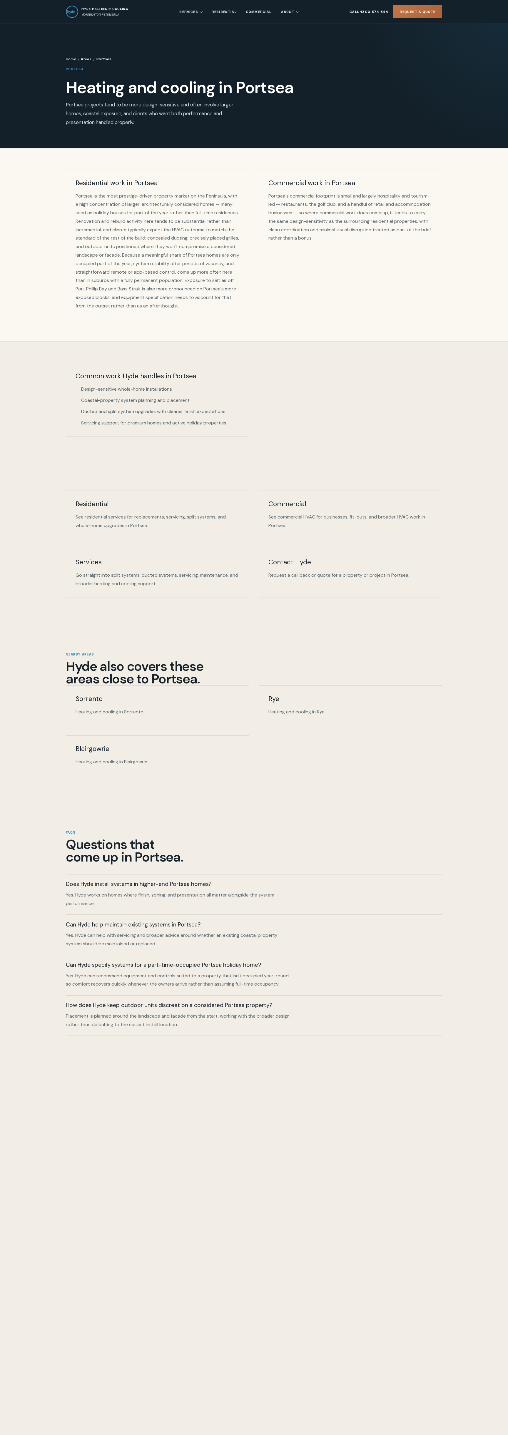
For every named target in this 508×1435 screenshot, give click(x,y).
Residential (224, 11)
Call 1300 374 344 (369, 11)
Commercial (259, 11)
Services (188, 11)
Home (71, 59)
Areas (86, 59)
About (288, 11)
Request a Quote (418, 11)
